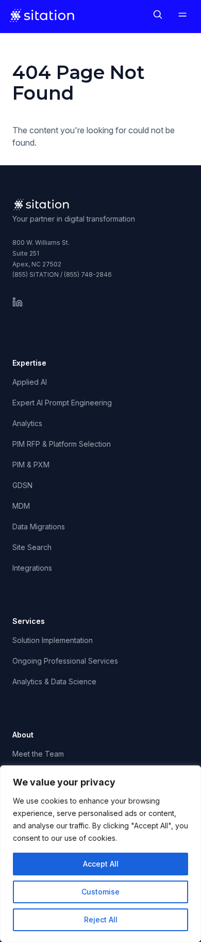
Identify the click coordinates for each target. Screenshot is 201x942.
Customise (100, 891)
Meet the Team (38, 753)
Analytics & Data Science (54, 681)
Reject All (101, 919)
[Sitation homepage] (43, 15)
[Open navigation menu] (182, 15)
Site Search (32, 547)
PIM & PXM (30, 464)
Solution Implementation (52, 640)
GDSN (22, 485)
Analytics (27, 423)
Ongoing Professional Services (65, 660)
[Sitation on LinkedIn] (17, 302)
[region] (100, 853)
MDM (21, 505)
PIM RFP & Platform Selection (61, 443)
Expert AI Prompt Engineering (62, 402)
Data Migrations (38, 526)
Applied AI (29, 382)
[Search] (157, 15)
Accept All (101, 863)
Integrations (32, 567)
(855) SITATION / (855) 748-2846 (62, 274)
